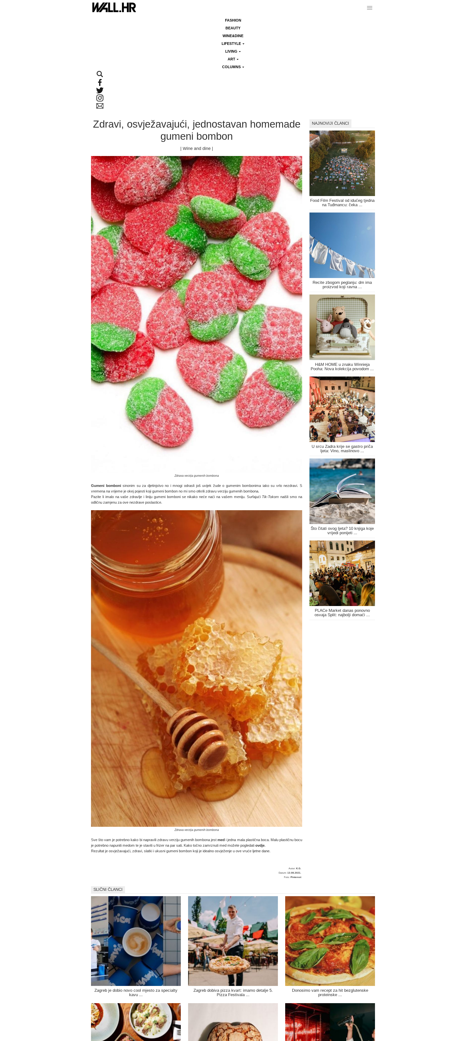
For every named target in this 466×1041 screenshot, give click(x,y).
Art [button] (232, 59)
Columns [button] (232, 67)
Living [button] (231, 51)
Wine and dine (197, 148)
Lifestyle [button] (232, 43)
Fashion (233, 20)
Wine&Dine (233, 36)
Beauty (233, 28)
